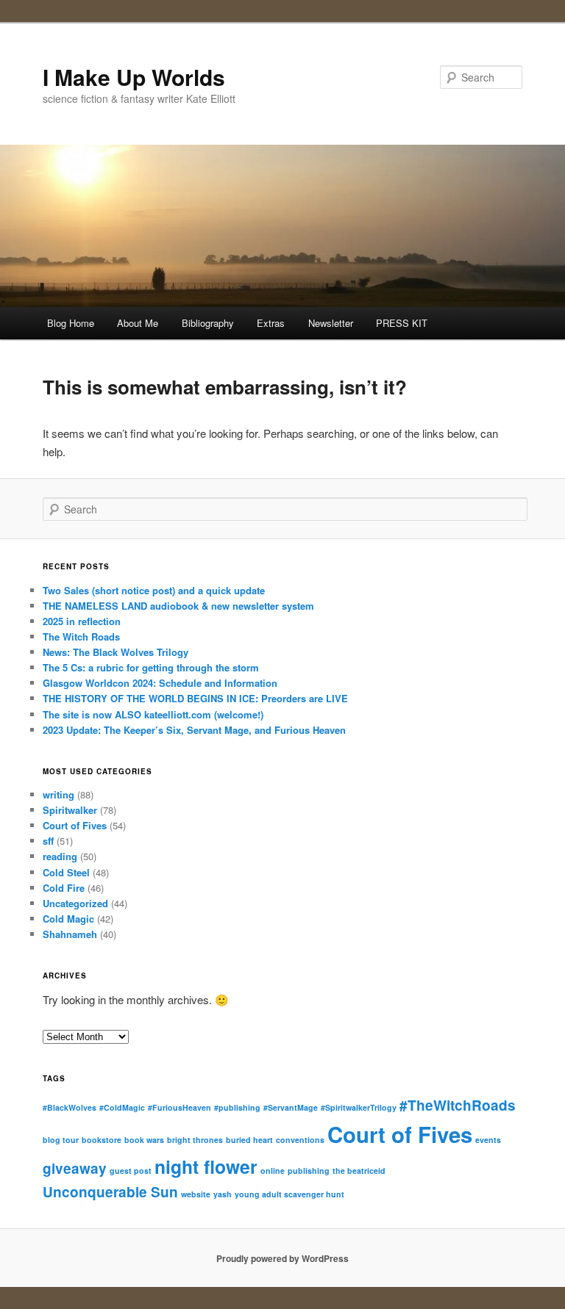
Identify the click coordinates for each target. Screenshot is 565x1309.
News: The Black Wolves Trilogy (115, 652)
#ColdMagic (122, 1107)
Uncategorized (75, 903)
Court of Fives (75, 825)
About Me (137, 323)
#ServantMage (290, 1107)
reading (60, 856)
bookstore (101, 1139)
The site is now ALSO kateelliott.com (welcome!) (153, 714)
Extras (271, 323)
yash (222, 1194)
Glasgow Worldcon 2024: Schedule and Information (160, 683)
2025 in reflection (82, 621)
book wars (144, 1139)
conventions (300, 1139)
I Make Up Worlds (134, 77)
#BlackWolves (69, 1107)
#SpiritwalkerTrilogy (359, 1107)
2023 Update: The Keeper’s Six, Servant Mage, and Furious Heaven (194, 730)
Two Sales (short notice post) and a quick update (154, 590)
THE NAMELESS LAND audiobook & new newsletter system (178, 606)
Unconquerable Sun (110, 1192)
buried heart (249, 1139)
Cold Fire (64, 888)
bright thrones (195, 1139)
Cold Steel (66, 872)
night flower (205, 1166)
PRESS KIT (401, 323)
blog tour (61, 1139)
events (488, 1139)
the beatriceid (359, 1170)
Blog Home (70, 323)
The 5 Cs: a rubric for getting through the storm (151, 667)
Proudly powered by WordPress (282, 1258)
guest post (131, 1170)
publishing (309, 1170)
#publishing (237, 1107)
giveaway (75, 1168)
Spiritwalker (70, 810)
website (195, 1194)
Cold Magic (68, 919)
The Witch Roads (81, 636)
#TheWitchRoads (457, 1105)
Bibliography (208, 323)
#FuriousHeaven (179, 1107)
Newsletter (330, 323)
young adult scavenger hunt (289, 1194)
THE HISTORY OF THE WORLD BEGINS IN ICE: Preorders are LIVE (195, 698)
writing (58, 794)
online (272, 1170)
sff (48, 841)
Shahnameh (70, 934)
